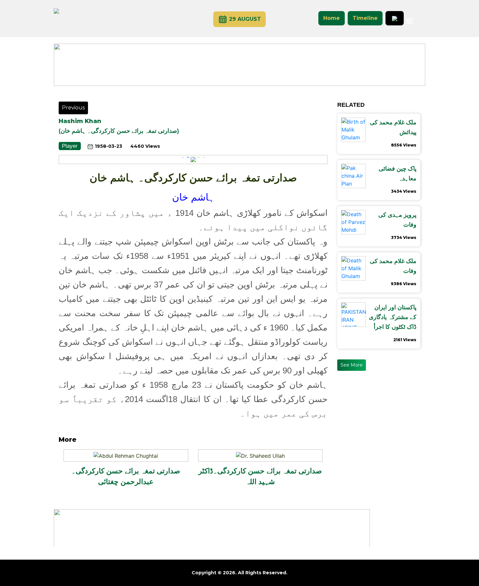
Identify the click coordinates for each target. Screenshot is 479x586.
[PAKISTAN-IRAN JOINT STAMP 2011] (353, 315)
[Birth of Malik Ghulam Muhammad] (353, 130)
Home (331, 18)
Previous (73, 108)
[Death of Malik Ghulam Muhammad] (353, 268)
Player (70, 146)
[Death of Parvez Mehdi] (353, 222)
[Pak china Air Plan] (353, 176)
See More (352, 365)
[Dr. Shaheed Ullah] (260, 455)
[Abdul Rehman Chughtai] (126, 455)
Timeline (365, 18)
